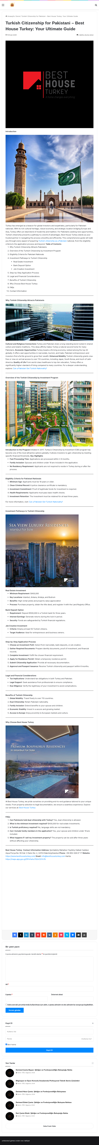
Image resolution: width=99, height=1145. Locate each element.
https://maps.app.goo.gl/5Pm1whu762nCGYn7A (26, 859)
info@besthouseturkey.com (53, 856)
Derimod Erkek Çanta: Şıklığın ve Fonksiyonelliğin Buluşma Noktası (44, 1102)
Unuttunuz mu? (86, 1039)
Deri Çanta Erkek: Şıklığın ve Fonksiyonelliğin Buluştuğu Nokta (42, 1113)
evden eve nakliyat (23, 1141)
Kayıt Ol (49, 1050)
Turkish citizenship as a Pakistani (53, 241)
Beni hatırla (11, 1044)
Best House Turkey (27, 807)
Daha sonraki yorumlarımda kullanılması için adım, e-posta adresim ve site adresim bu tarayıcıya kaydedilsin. (50, 1005)
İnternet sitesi (57, 994)
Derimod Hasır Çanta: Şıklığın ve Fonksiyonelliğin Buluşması (41, 1091)
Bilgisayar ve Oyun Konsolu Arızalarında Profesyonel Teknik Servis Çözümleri (48, 1081)
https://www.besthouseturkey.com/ (20, 856)
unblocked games (8, 1141)
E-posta (9, 994)
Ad (7, 984)
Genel (18, 16)
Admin (19, 1072)
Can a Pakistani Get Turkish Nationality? (30, 368)
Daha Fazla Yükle (49, 1126)
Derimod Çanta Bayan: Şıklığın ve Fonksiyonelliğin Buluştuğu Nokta (44, 1070)
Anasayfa (10, 16)
